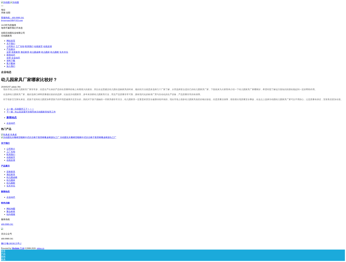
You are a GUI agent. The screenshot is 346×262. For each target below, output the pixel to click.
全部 (8, 52)
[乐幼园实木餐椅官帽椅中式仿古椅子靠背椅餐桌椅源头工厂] (30, 137)
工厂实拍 (10, 152)
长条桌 (13, 134)
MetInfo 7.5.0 (18, 248)
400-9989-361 (7, 224)
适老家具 (10, 172)
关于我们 (5, 143)
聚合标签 (10, 211)
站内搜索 (10, 214)
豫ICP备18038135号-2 (11, 243)
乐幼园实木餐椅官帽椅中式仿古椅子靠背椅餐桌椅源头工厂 (88, 137)
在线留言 (10, 157)
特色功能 (5, 203)
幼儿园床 (10, 180)
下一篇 (31, 112)
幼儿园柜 (10, 183)
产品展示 (5, 166)
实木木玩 (10, 186)
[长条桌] (5, 134)
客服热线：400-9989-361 (12, 17)
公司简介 (10, 149)
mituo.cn (40, 248)
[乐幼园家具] (173, 2)
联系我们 (10, 154)
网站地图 (10, 209)
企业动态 (10, 123)
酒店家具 (10, 174)
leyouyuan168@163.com (12, 20)
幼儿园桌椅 (11, 177)
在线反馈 (10, 160)
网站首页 (10, 41)
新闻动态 (5, 191)
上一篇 (20, 109)
